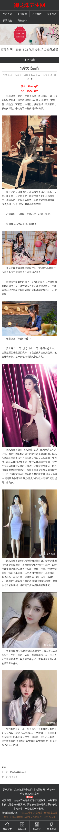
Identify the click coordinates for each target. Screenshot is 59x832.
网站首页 (7, 14)
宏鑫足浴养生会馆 (18, 772)
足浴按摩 (22, 14)
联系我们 (7, 20)
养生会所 (36, 14)
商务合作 (22, 20)
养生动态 (51, 14)
